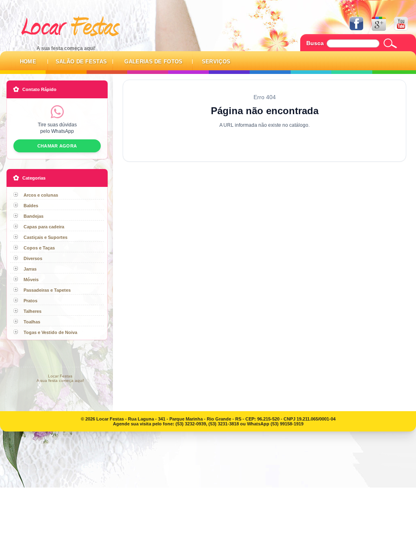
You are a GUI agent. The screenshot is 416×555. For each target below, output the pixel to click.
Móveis (31, 279)
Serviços (216, 62)
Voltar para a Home (264, 142)
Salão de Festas (81, 62)
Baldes (31, 205)
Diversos (33, 258)
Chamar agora (57, 145)
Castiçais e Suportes (45, 237)
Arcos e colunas (41, 195)
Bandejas (33, 216)
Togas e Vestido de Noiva (50, 332)
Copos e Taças (39, 247)
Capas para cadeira (44, 226)
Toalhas (32, 321)
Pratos (30, 300)
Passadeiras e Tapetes (47, 290)
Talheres (32, 311)
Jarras (30, 269)
